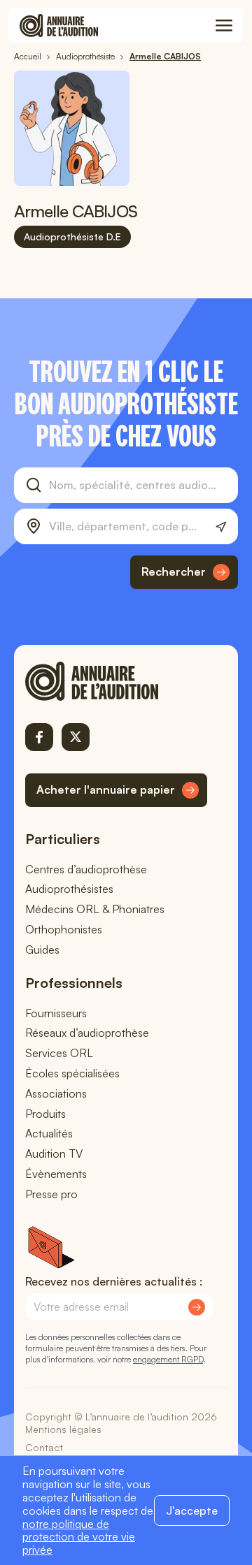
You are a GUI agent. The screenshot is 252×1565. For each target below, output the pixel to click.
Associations (56, 1093)
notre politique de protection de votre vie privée (78, 1537)
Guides (42, 949)
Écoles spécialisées (72, 1073)
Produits (45, 1114)
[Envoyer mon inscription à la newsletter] (196, 1307)
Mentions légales (63, 1429)
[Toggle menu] (224, 25)
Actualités (49, 1133)
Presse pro (51, 1194)
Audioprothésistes (69, 889)
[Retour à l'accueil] (116, 681)
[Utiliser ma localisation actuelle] (221, 527)
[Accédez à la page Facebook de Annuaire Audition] (39, 737)
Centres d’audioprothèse (86, 869)
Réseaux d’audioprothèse (87, 1033)
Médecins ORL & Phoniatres (94, 909)
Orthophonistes (63, 929)
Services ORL (59, 1053)
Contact (44, 1447)
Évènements (56, 1174)
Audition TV (54, 1153)
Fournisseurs (56, 1013)
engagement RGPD (168, 1359)
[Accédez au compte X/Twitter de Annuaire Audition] (76, 737)
